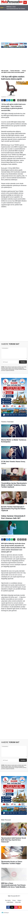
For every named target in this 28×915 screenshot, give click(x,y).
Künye (14, 900)
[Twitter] (5, 100)
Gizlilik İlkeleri (10, 902)
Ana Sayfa (5, 70)
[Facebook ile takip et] (8, 907)
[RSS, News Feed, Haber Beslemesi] (20, 907)
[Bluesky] (7, 100)
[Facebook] (2, 100)
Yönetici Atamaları (15, 70)
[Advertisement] (14, 25)
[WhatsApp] (12, 100)
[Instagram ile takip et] (16, 907)
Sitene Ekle (18, 902)
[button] (21, 100)
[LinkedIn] (9, 100)
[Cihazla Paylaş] (14, 100)
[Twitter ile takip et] (12, 907)
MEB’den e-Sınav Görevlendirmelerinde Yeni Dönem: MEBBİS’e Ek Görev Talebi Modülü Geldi (15, 8)
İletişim (19, 900)
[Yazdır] (18, 100)
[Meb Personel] (12, 2)
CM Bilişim (6, 912)
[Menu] (25, 2)
